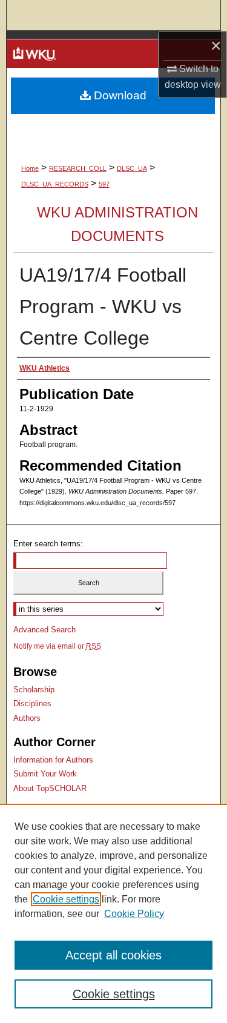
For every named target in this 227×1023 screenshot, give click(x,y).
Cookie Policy (134, 914)
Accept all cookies (113, 955)
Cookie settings (66, 899)
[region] (113, 913)
